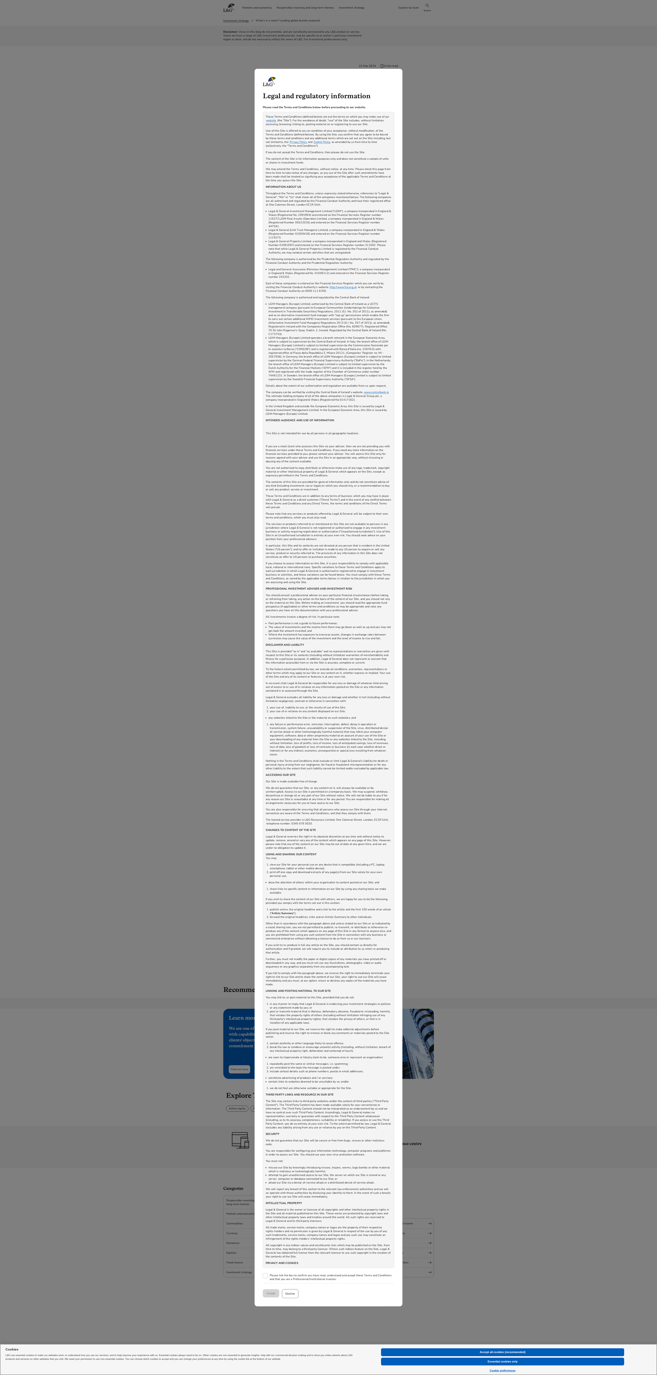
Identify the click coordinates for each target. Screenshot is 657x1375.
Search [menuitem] (427, 10)
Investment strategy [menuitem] (352, 8)
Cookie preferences (503, 1370)
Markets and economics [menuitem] (257, 8)
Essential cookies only (503, 1361)
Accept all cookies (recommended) (503, 1352)
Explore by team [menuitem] (408, 8)
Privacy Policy (298, 142)
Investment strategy (236, 21)
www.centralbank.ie (376, 392)
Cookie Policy (322, 142)
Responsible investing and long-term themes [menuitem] (305, 8)
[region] (328, 690)
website (271, 120)
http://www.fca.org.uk (343, 287)
